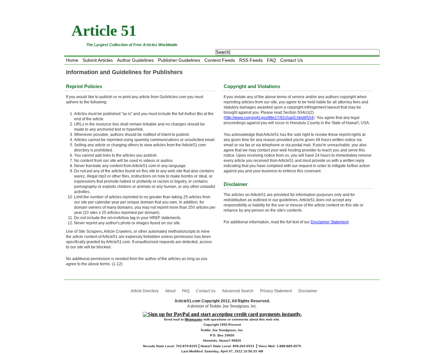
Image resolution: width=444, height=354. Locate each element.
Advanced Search (238, 291)
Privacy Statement (276, 291)
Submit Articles (98, 60)
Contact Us (291, 60)
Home (72, 60)
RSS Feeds (251, 60)
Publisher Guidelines (179, 60)
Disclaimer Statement (329, 222)
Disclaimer (307, 291)
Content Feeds (219, 60)
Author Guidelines (135, 60)
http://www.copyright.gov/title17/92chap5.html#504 (269, 117)
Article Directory (145, 291)
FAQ (271, 60)
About (170, 291)
